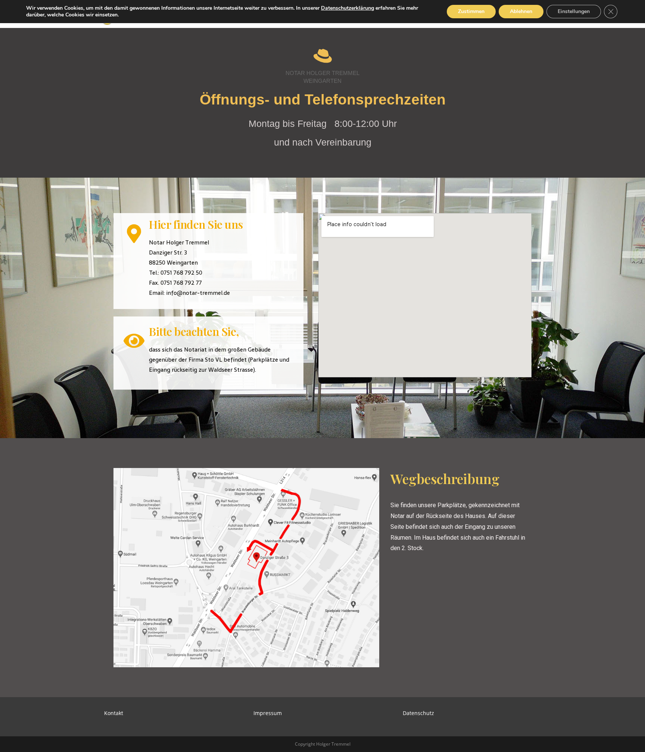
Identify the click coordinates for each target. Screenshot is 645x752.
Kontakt (113, 713)
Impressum (267, 713)
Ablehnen (521, 11)
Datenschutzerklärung (347, 8)
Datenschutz (418, 713)
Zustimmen (471, 11)
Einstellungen (574, 11)
